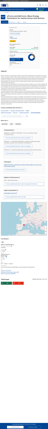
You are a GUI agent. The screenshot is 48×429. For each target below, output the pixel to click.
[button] (40, 5)
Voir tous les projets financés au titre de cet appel (16, 196)
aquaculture (18, 123)
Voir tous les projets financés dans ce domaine (15, 169)
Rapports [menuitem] (18, 22)
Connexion (37, 5)
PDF (19, 283)
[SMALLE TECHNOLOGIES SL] (24, 225)
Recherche (43, 5)
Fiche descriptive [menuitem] (4, 22)
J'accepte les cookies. (15, 427)
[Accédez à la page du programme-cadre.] (3, 17)
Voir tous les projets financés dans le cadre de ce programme (18, 137)
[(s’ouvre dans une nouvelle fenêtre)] (5, 5)
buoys (11, 123)
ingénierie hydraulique (24, 112)
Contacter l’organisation (12, 270)
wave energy (4, 123)
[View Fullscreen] (45, 227)
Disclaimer (45, 235)
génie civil (15, 112)
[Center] (45, 231)
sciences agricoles (5, 110)
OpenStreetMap (17, 235)
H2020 (7, 12)
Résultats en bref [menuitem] (12, 22)
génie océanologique (35, 112)
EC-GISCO (26, 235)
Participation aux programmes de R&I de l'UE (16, 272)
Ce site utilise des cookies (17, 424)
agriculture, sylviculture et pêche (17, 110)
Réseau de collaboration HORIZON (14, 273)
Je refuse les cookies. (32, 427)
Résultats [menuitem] (24, 22)
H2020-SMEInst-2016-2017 (10, 193)
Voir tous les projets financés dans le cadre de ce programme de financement (21, 183)
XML (7, 283)
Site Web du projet (15, 33)
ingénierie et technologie (6, 112)
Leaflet (10, 235)
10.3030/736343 (13, 38)
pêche (27, 110)
